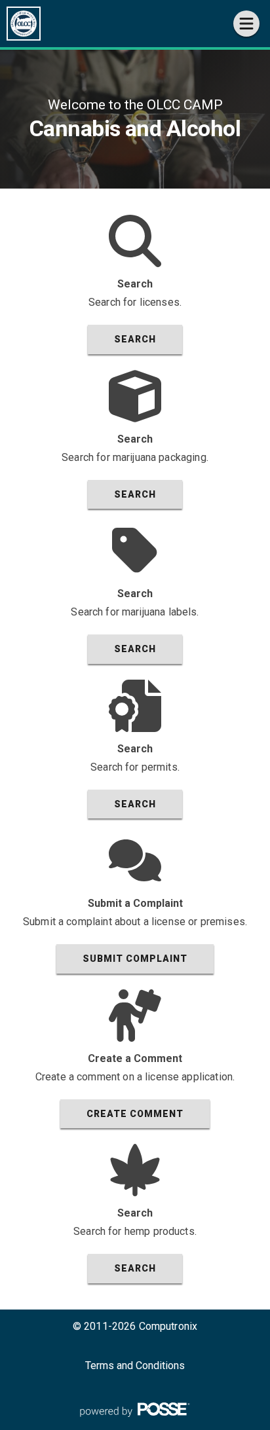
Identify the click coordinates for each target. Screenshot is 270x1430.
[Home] (23, 23)
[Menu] (246, 23)
